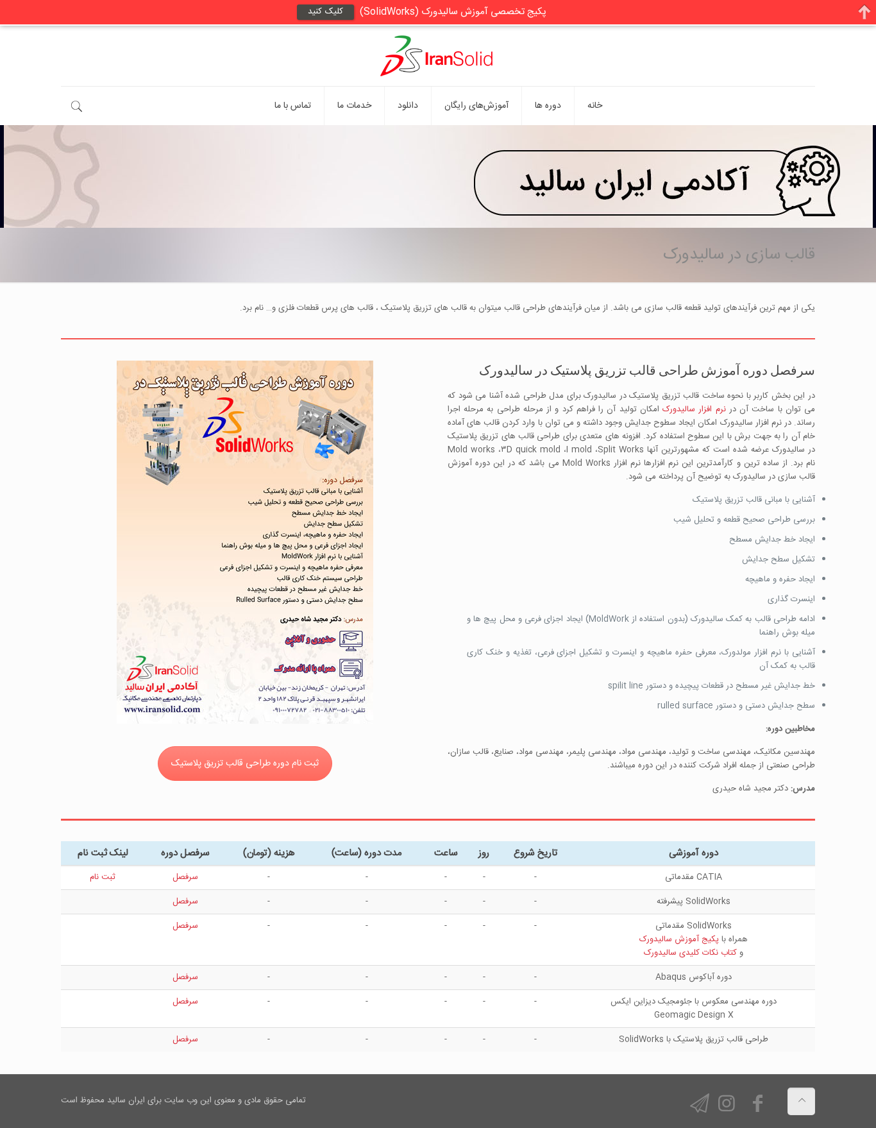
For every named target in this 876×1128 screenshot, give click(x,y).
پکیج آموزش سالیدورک (679, 939)
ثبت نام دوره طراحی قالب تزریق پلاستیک (245, 763)
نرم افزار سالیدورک (693, 409)
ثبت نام (102, 877)
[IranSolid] (438, 56)
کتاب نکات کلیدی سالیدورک (690, 953)
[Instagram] (726, 1106)
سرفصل (185, 877)
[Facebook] (757, 1106)
